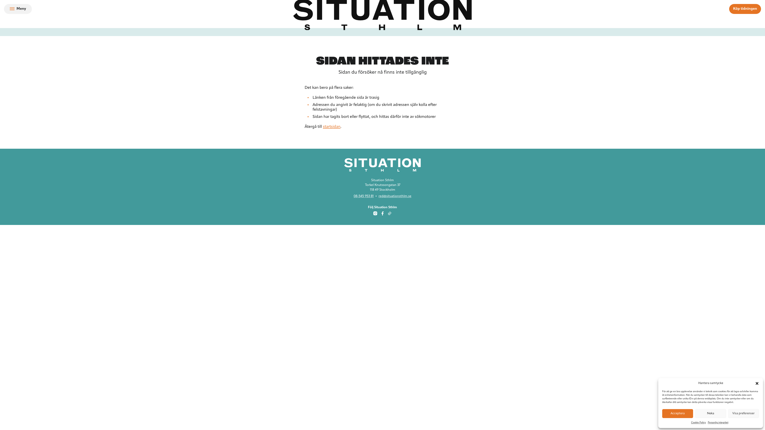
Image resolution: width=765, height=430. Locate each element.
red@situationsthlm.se (395, 196)
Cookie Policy (698, 422)
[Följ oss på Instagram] (375, 213)
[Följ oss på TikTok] (390, 213)
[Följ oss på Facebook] (382, 213)
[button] (757, 383)
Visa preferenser (743, 413)
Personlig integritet (718, 422)
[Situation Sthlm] (382, 165)
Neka (710, 413)
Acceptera (678, 413)
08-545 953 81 (364, 196)
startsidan (331, 127)
